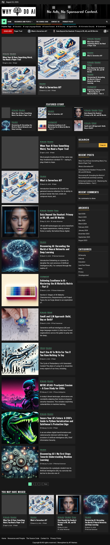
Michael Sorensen (59, 256)
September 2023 (84, 237)
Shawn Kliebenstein (59, 290)
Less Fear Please (84, 265)
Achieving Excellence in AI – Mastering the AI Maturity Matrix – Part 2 (96, 92)
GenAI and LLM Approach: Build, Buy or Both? (95, 127)
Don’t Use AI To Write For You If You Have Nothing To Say (55, 353)
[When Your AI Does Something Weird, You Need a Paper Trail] (6, 112)
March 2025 (83, 217)
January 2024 (83, 230)
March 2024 (83, 224)
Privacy (89, 65)
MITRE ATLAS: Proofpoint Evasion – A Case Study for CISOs (56, 386)
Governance (102, 26)
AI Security (61, 26)
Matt (54, 90)
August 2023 (83, 240)
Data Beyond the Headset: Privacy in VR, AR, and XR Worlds (61, 31)
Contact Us (55, 21)
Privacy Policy (68, 21)
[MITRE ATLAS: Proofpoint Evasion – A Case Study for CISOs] (20, 393)
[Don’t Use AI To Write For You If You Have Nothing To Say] (20, 359)
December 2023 (84, 234)
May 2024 (82, 220)
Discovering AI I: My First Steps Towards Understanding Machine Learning (56, 456)
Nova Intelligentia (60, 392)
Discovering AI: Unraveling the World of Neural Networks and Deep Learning (96, 80)
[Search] (106, 22)
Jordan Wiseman (57, 221)
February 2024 (83, 227)
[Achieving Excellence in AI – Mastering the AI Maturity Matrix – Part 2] (42, 125)
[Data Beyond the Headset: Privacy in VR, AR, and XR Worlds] (78, 112)
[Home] (4, 21)
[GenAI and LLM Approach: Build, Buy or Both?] (78, 125)
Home (9, 21)
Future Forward (49, 26)
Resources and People (23, 21)
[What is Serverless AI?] (58, 58)
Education (18, 26)
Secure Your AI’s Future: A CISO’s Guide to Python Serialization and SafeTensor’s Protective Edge (56, 421)
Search (84, 139)
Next (45, 484)
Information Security (87, 26)
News (80, 268)
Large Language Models (33, 26)
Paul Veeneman (57, 323)
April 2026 (82, 214)
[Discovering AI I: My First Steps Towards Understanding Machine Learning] (20, 462)
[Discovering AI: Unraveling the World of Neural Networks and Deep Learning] (6, 125)
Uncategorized (91, 87)
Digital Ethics (73, 26)
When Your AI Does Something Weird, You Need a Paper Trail (96, 43)
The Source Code (42, 21)
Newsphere (62, 543)
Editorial (94, 123)
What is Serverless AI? (24, 31)
